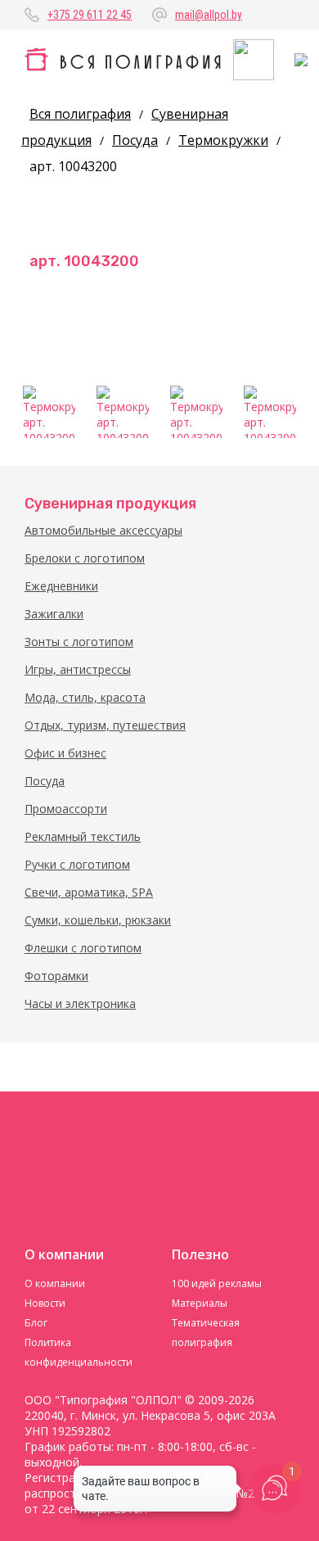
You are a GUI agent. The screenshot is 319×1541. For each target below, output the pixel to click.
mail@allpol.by (208, 14)
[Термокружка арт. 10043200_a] (49, 412)
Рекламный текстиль (83, 836)
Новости (45, 1303)
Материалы (199, 1303)
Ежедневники (61, 586)
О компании (55, 1283)
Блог (36, 1323)
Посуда (45, 781)
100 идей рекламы (217, 1283)
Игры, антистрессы (78, 669)
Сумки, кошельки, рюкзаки (98, 920)
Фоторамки (56, 975)
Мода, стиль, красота (85, 697)
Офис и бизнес (65, 753)
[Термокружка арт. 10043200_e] (270, 412)
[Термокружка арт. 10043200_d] (196, 412)
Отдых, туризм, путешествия (105, 725)
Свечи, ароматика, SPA (89, 892)
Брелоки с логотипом (85, 558)
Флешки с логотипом (83, 948)
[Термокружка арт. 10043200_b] (122, 412)
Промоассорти (66, 808)
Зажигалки (54, 613)
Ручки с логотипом (77, 864)
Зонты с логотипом (79, 641)
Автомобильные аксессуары (103, 530)
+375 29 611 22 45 (89, 14)
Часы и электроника (80, 1003)
